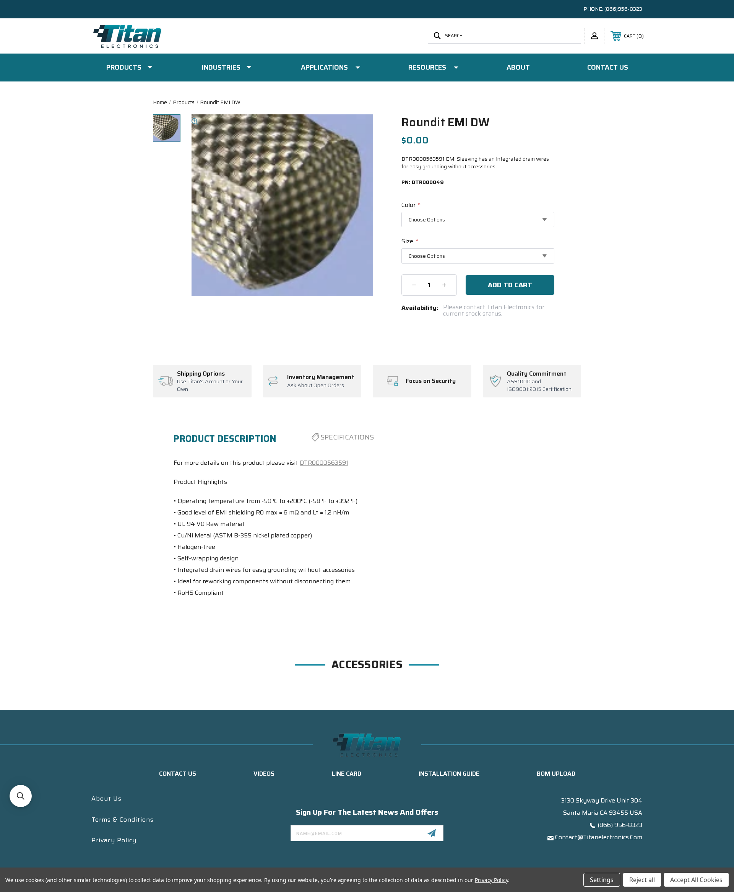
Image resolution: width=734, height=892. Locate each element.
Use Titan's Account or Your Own (210, 385)
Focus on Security (431, 381)
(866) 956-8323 (620, 825)
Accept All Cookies (696, 880)
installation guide (449, 773)
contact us (177, 773)
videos (263, 773)
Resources (427, 67)
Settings (602, 880)
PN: (422, 182)
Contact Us (607, 67)
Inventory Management (320, 377)
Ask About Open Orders (315, 385)
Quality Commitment (537, 373)
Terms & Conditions (122, 819)
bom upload (556, 773)
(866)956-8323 (623, 9)
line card (346, 773)
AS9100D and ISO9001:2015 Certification (539, 385)
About (518, 67)
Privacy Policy (113, 840)
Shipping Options (201, 373)
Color (411, 205)
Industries (221, 67)
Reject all (642, 880)
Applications (324, 67)
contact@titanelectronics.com (598, 837)
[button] (21, 796)
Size (409, 241)
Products (123, 67)
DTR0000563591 (324, 462)
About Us (106, 798)
